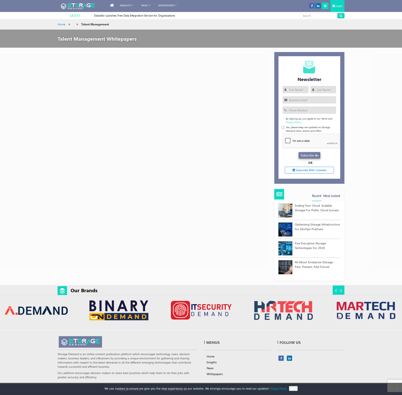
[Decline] (397, 389)
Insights (125, 5)
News (144, 5)
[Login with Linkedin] (288, 102)
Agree (293, 388)
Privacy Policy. (294, 122)
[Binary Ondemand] (62, 310)
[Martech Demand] (309, 310)
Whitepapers (215, 374)
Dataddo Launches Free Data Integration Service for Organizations (134, 15)
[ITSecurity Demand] (144, 310)
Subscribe (307, 155)
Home (61, 24)
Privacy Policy (278, 388)
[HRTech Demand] (227, 310)
